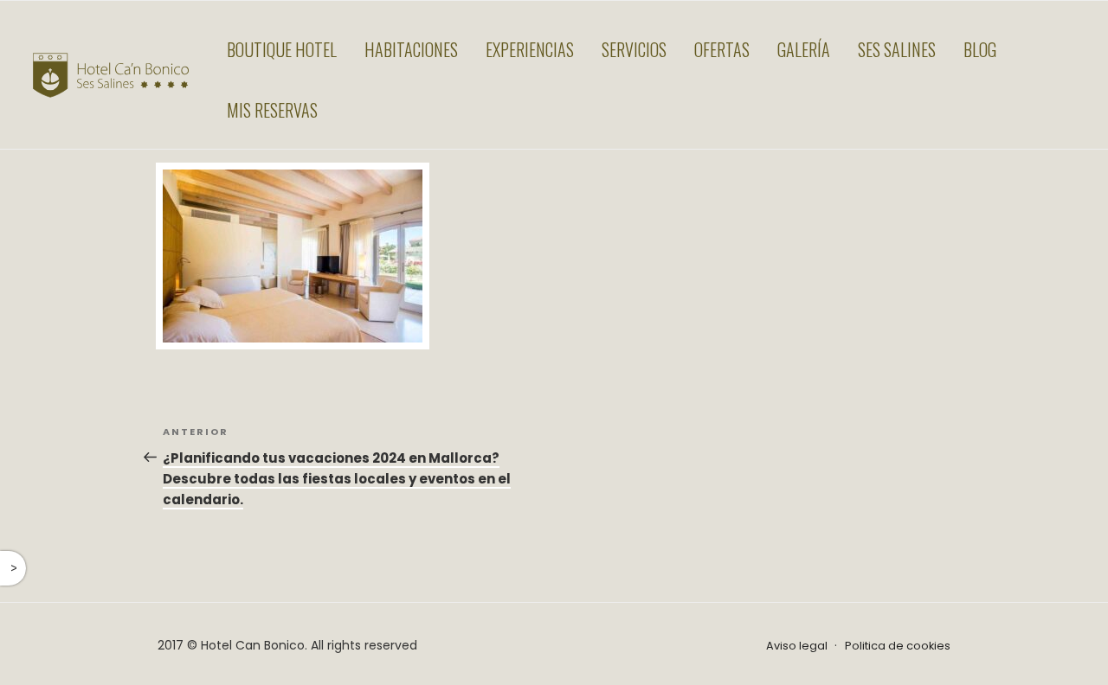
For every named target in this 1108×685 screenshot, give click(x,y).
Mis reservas (272, 110)
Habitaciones (411, 49)
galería (803, 49)
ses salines (897, 49)
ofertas (722, 49)
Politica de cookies (897, 645)
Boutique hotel (282, 49)
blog (979, 49)
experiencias (530, 49)
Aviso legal (797, 645)
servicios (634, 49)
